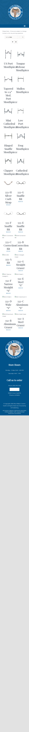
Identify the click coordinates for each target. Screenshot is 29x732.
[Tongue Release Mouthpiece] (21, 49)
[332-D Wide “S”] (6, 297)
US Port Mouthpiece (10, 65)
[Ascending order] (22, 37)
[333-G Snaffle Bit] (21, 178)
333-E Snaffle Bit (21, 226)
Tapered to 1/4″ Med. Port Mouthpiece (10, 95)
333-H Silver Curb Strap (8, 197)
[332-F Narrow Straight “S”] (8, 274)
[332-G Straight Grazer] (21, 255)
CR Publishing (15, 407)
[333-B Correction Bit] (21, 235)
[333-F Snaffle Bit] (8, 208)
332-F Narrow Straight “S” (8, 285)
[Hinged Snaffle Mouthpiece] (8, 131)
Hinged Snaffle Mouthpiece (10, 149)
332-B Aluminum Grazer (10, 324)
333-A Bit (8, 261)
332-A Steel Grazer (21, 322)
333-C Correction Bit (10, 245)
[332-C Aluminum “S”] (21, 297)
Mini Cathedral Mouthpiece (10, 124)
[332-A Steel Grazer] (20, 314)
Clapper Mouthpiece (10, 172)
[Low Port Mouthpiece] (21, 106)
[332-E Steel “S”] (19, 274)
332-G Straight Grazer (20, 265)
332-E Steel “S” (20, 282)
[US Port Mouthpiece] (8, 49)
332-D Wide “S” (8, 304)
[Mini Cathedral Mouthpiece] (8, 106)
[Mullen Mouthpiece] (21, 74)
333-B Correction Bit (22, 245)
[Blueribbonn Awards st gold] (14, 339)
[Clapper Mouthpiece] (8, 156)
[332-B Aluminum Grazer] (8, 314)
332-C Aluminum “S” (22, 304)
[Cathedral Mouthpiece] (21, 156)
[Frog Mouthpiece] (21, 131)
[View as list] (15, 41)
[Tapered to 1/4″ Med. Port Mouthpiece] (8, 74)
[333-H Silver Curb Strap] (8, 178)
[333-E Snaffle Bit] (21, 208)
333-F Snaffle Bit (8, 226)
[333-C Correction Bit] (8, 235)
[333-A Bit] (5, 255)
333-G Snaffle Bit (21, 195)
